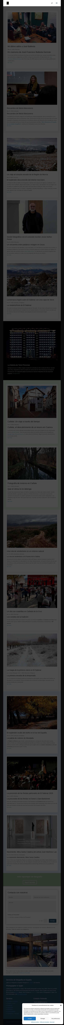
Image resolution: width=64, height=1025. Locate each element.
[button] (61, 1005)
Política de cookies (35, 1022)
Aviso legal (52, 1022)
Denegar (43, 1018)
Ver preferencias (55, 1018)
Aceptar (30, 1018)
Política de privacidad (44, 1022)
